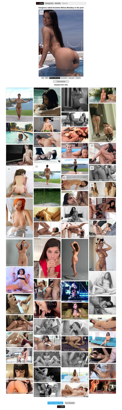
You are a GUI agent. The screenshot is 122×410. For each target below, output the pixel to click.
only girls (71, 78)
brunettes (64, 78)
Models (58, 3)
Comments (61, 81)
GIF (43, 78)
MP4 (46, 78)
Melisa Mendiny (55, 78)
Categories (49, 3)
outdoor (78, 78)
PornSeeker (70, 403)
